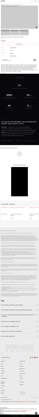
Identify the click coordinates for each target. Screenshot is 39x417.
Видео (2, 393)
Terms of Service (30, 401)
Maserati (22, 366)
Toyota (21, 378)
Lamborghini (4, 378)
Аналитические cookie (5, 414)
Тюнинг (3, 385)
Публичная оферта (4, 397)
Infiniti (2, 373)
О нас (2, 388)
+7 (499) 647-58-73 (5, 357)
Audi (2, 363)
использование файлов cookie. (25, 410)
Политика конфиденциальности (6, 399)
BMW (2, 366)
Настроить (2, 413)
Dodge (2, 368)
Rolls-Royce (23, 373)
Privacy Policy (22, 401)
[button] (1, 17)
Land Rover (22, 361)
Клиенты (22, 382)
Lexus (21, 363)
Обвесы (3, 361)
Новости (22, 384)
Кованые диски (3, 383)
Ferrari (3, 371)
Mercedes (22, 368)
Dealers (3, 390)
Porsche (22, 371)
